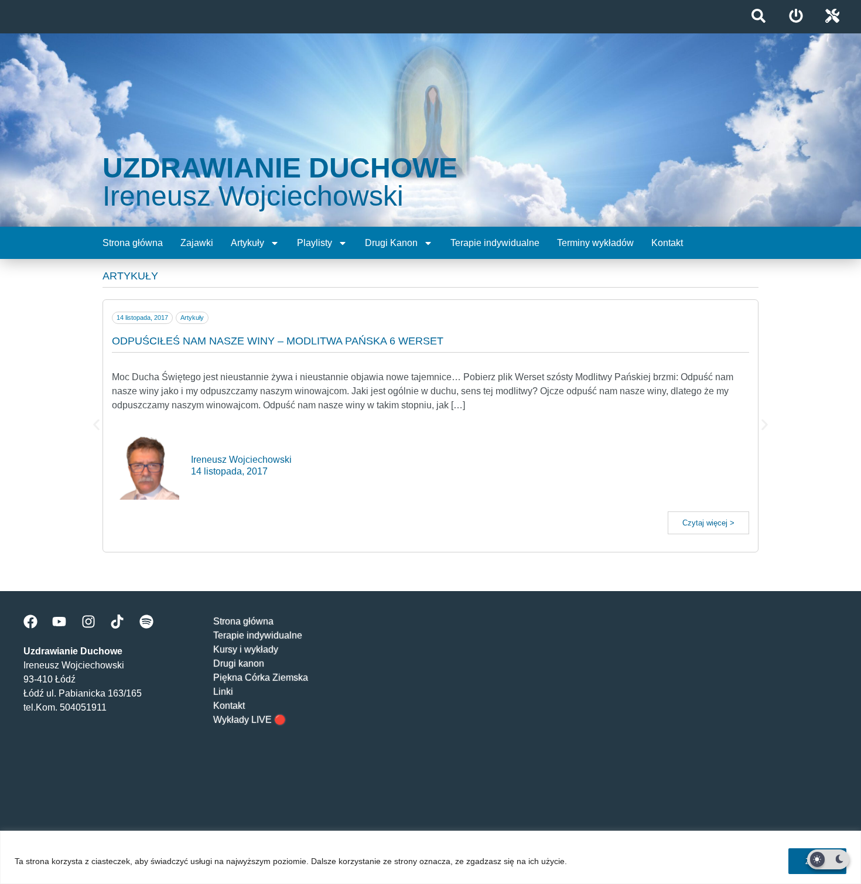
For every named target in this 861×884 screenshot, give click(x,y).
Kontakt (667, 243)
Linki (223, 692)
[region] (430, 857)
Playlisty (314, 243)
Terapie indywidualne (494, 243)
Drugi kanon (238, 663)
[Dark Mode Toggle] (828, 859)
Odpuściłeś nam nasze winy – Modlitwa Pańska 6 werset (277, 341)
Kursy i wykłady (245, 649)
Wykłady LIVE (242, 720)
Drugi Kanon (391, 243)
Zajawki (196, 243)
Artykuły (247, 243)
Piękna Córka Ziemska (260, 677)
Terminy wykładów (595, 243)
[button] (96, 424)
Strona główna (132, 243)
